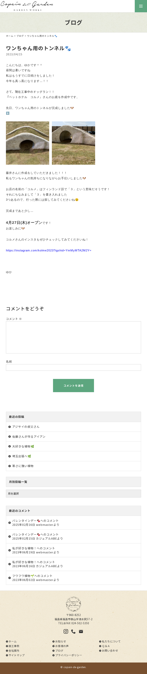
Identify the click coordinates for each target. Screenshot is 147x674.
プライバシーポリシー (68, 655)
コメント (14, 319)
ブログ (20, 35)
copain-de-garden (75, 667)
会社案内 (14, 650)
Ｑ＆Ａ (106, 646)
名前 (9, 361)
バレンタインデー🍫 (26, 521)
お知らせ (60, 641)
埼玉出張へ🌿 (21, 456)
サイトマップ (17, 655)
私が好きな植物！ (24, 548)
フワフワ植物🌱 (23, 576)
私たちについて (111, 641)
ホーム (9, 35)
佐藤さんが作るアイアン (29, 436)
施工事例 (14, 646)
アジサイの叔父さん (26, 427)
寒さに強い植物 (23, 466)
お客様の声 (62, 646)
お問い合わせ (110, 650)
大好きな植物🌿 (23, 446)
